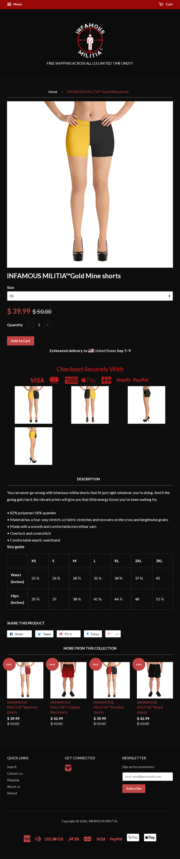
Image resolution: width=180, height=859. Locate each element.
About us (13, 786)
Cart (169, 4)
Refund (12, 793)
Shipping (13, 780)
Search (12, 767)
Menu (17, 4)
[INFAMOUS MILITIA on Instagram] (68, 769)
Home (52, 92)
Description (88, 479)
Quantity (15, 324)
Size (10, 287)
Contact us (15, 773)
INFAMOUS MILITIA (103, 821)
